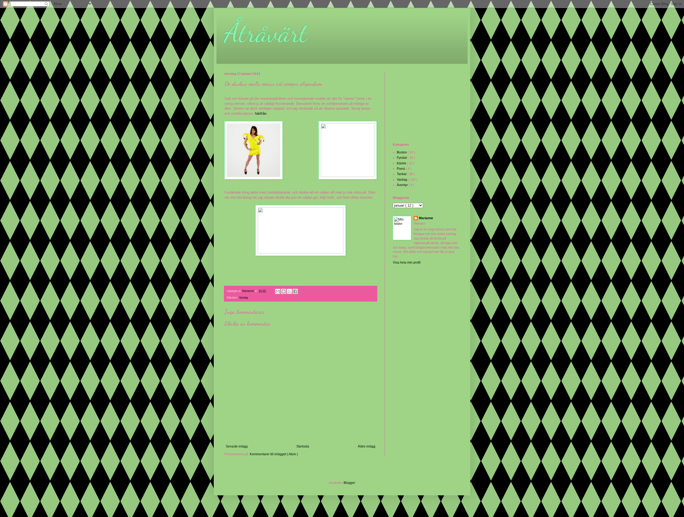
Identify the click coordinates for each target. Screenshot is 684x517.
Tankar (402, 174)
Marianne (426, 218)
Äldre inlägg (366, 446)
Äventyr (403, 185)
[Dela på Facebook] (295, 291)
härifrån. (261, 113)
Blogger (349, 483)
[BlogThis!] (283, 291)
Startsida (302, 446)
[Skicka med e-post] (277, 291)
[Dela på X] (289, 291)
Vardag (243, 297)
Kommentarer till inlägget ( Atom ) (274, 454)
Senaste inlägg (237, 446)
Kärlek (402, 163)
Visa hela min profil (407, 262)
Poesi (401, 169)
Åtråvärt (265, 33)
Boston (402, 152)
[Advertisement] (419, 106)
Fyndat (402, 158)
